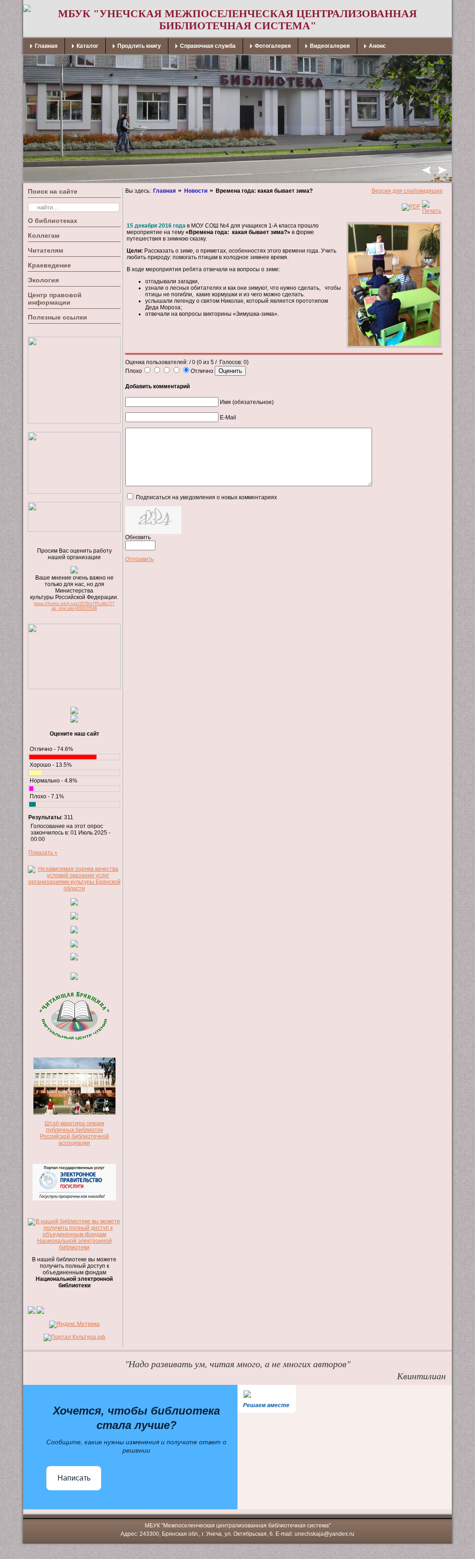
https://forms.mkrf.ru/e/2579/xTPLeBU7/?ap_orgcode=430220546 (74, 606)
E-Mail (228, 417)
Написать (74, 1478)
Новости (195, 191)
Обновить (138, 537)
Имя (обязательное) (247, 402)
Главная (164, 191)
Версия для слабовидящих (407, 191)
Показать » (43, 852)
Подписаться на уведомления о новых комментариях (206, 497)
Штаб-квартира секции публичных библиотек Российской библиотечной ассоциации (74, 1133)
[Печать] (431, 211)
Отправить (139, 559)
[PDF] (411, 206)
